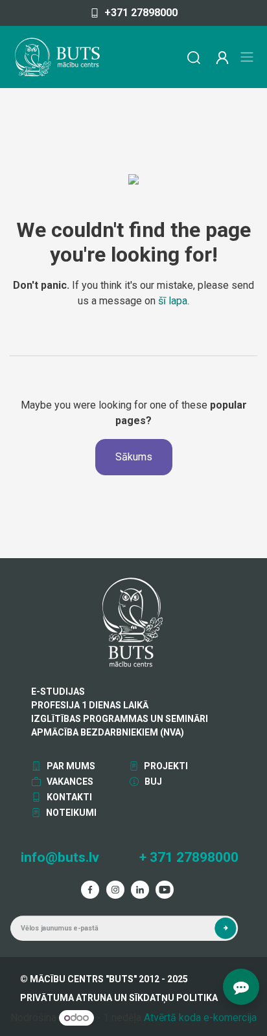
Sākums (133, 457)
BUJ (152, 781)
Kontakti (68, 797)
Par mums (70, 766)
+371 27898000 (141, 12)
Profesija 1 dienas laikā (89, 705)
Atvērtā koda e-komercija (200, 1017)
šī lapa (172, 301)
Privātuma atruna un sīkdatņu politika (119, 998)
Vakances (69, 781)
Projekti (165, 766)
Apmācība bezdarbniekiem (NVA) (107, 732)
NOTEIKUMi (70, 812)
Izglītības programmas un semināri (119, 719)
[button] (225, 928)
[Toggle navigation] (247, 57)
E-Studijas (58, 691)
